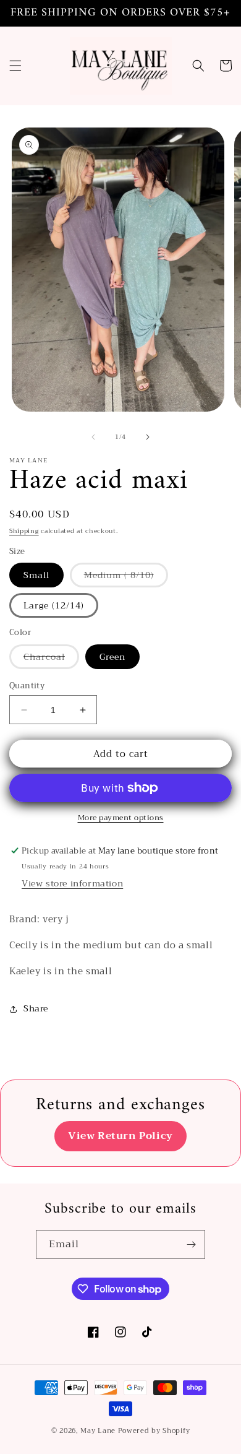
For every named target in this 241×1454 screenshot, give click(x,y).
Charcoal (51, 659)
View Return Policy (120, 1136)
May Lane (98, 1431)
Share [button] (35, 1008)
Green (112, 656)
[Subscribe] (191, 1244)
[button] (15, 65)
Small (36, 575)
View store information (72, 883)
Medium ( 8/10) (126, 577)
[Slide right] (147, 437)
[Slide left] (93, 437)
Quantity (26, 686)
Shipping (24, 531)
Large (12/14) (53, 605)
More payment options (121, 817)
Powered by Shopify (154, 1431)
